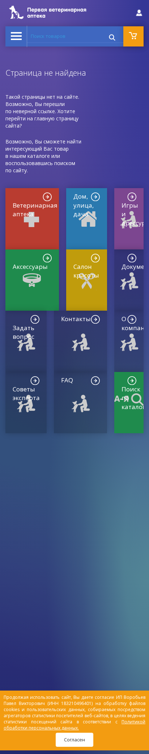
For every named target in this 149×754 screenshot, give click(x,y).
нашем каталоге (30, 155)
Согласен (74, 739)
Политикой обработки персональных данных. (74, 725)
